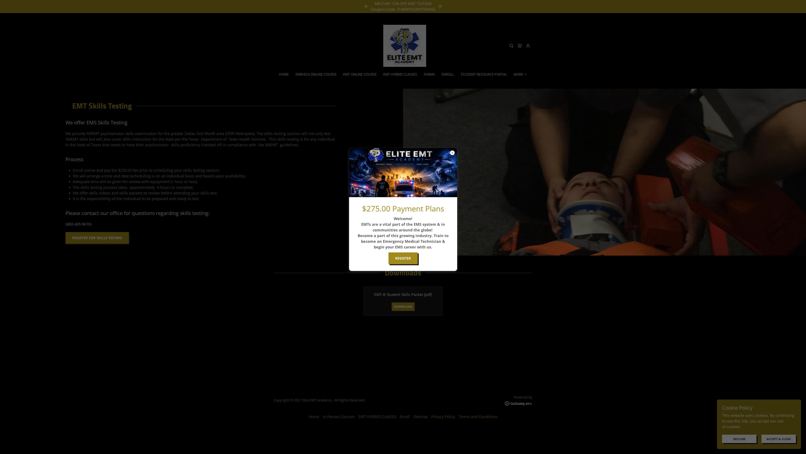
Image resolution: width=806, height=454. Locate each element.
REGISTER (403, 258)
